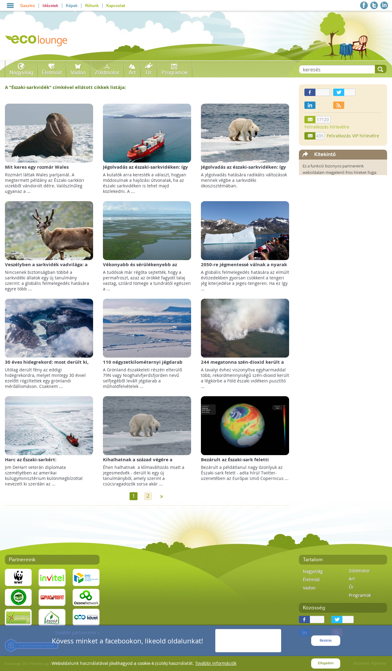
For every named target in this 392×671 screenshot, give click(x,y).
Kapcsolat (115, 5)
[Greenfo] (18, 617)
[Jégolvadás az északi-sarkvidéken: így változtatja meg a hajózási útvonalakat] (147, 133)
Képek (71, 5)
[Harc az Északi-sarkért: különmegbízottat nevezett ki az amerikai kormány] (49, 425)
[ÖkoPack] (18, 597)
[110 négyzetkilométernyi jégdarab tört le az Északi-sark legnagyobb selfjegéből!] (147, 328)
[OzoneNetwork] (86, 597)
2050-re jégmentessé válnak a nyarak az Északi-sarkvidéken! (244, 267)
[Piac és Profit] (52, 597)
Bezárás (326, 640)
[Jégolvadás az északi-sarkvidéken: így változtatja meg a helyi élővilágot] (245, 133)
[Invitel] (52, 577)
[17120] (310, 119)
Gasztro (27, 5)
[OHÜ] (86, 577)
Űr (149, 72)
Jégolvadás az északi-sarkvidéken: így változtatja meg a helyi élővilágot (243, 170)
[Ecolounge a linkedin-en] (384, 5)
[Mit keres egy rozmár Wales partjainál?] (49, 133)
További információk (215, 663)
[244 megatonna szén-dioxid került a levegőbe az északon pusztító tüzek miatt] (245, 328)
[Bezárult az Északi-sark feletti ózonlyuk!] (245, 425)
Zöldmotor (107, 72)
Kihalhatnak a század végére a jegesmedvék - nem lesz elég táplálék (146, 462)
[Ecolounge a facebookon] (364, 5)
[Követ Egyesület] (86, 617)
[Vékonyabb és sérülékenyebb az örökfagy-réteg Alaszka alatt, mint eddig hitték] (147, 230)
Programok (174, 72)
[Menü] (10, 5)
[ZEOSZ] (52, 617)
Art (132, 72)
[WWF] (18, 577)
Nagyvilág (21, 72)
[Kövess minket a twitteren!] (374, 5)
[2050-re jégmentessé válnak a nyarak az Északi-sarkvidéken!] (245, 230)
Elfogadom (326, 663)
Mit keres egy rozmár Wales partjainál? (37, 170)
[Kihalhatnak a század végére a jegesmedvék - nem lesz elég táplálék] (147, 425)
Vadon (78, 72)
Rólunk (92, 5)
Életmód (52, 72)
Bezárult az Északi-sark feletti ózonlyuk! (235, 462)
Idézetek (50, 5)
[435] (310, 136)
